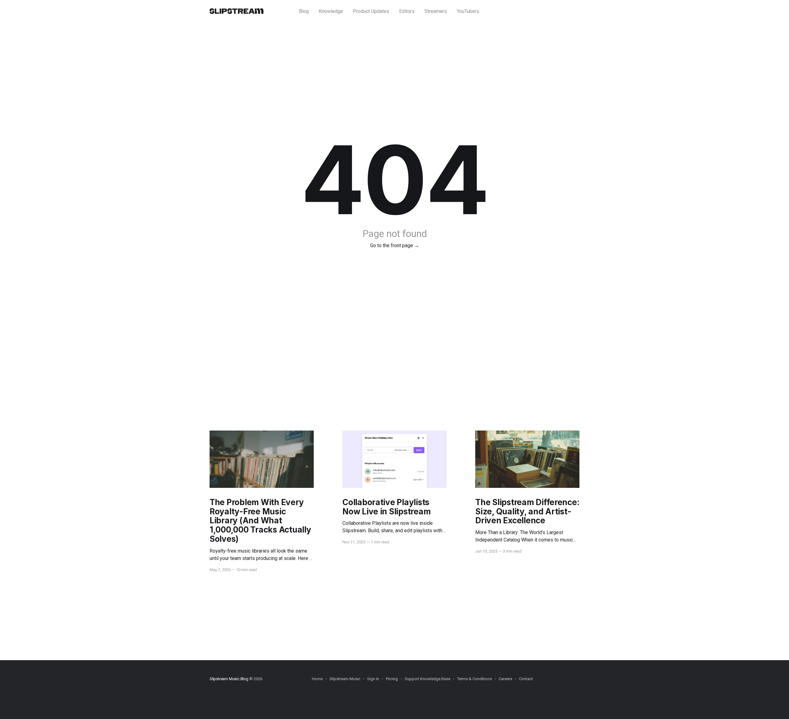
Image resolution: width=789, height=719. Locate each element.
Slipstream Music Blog (229, 678)
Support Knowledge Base (427, 678)
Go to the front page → (394, 245)
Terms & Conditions (474, 678)
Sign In (373, 678)
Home (317, 678)
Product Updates (371, 11)
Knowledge (331, 11)
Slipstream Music (344, 678)
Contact (526, 678)
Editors (407, 11)
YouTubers (468, 11)
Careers (505, 678)
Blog (304, 11)
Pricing (392, 678)
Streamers (435, 11)
